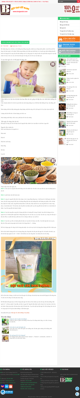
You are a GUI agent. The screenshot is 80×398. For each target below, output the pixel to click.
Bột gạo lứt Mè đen (64, 24)
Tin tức (20, 46)
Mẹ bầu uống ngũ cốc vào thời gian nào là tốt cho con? (72, 140)
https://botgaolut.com (10, 382)
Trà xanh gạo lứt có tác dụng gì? (17, 335)
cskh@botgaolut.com (9, 380)
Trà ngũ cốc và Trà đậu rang (67, 34)
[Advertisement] (69, 156)
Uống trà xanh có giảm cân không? (18, 319)
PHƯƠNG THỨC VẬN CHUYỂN (27, 384)
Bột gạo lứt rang (64, 21)
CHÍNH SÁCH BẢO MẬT (25, 386)
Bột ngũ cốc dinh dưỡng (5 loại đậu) (20, 312)
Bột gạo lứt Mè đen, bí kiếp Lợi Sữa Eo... (50, 380)
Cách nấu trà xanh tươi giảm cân (17, 327)
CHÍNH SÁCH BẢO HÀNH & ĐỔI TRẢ (28, 382)
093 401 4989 (10, 378)
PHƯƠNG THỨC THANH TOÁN (27, 388)
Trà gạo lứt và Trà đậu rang (67, 31)
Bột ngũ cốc (63, 28)
